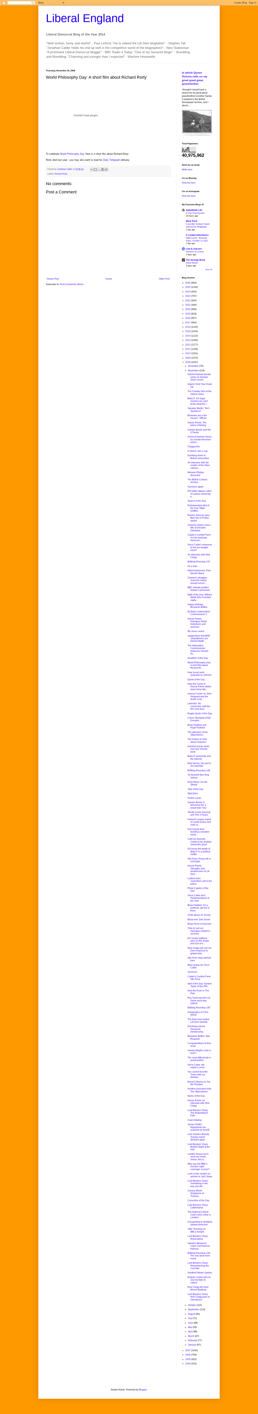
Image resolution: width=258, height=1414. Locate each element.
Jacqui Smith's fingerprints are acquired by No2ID (199, 1127)
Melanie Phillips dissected (196, 473)
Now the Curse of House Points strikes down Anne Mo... (199, 687)
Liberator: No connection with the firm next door (199, 706)
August (192, 1314)
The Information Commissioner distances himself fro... (198, 649)
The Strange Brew (195, 260)
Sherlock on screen (195, 252)
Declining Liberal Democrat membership (196, 1029)
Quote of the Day (196, 679)
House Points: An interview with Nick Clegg (198, 1103)
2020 (188, 309)
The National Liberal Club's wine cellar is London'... (199, 1215)
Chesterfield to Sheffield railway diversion (200, 1223)
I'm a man (192, 566)
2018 (188, 318)
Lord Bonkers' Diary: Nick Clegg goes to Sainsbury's (199, 1297)
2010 (188, 353)
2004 (188, 1363)
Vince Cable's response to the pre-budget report (200, 547)
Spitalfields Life (194, 210)
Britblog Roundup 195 (199, 1007)
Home (109, 279)
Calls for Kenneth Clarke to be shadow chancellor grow (200, 842)
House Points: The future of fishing (197, 424)
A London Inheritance (197, 235)
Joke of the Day (195, 789)
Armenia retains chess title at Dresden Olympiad (199, 528)
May (190, 1327)
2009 (188, 358)
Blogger (143, 1389)
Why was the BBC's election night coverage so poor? (199, 1167)
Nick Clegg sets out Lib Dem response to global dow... (199, 951)
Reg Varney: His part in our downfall (199, 764)
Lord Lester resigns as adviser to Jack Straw (200, 1175)
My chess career (196, 631)
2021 (188, 305)
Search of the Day (197, 501)
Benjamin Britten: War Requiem (199, 1037)
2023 (188, 296)
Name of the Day (196, 1096)
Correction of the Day (198, 1200)
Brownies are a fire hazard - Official (197, 416)
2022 (188, 300)
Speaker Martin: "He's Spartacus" (199, 409)
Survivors (192, 972)
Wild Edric (193, 793)
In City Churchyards (195, 213)
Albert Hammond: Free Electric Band (199, 571)
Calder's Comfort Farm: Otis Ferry (199, 977)
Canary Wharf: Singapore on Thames (196, 1193)
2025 (188, 287)
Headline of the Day (198, 658)
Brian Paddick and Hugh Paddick (197, 726)
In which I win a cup (198, 451)
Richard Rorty (61, 174)
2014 (188, 335)
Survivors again (196, 486)
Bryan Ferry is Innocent (199, 924)
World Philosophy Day (72, 153)
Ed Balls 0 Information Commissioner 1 (199, 613)
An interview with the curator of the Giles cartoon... (199, 465)
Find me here (188, 182)
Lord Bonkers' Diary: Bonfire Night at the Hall (199, 1147)
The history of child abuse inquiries (197, 740)
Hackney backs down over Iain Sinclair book (198, 749)
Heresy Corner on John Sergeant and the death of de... (200, 696)
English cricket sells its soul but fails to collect (199, 1280)
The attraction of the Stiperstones (198, 733)
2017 (188, 322)
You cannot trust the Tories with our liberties (198, 1074)
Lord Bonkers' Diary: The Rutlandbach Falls (198, 1113)
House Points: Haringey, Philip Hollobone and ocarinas (197, 622)
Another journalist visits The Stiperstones (199, 1090)
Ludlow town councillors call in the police (200, 881)
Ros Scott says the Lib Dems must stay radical (199, 1000)
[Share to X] (99, 169)
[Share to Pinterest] (106, 169)
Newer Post (53, 279)
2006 (188, 1354)
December (193, 366)
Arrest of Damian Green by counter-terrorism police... (200, 439)
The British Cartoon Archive (197, 481)
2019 (188, 313)
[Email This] (92, 169)
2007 (188, 1350)
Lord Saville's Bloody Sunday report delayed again (198, 1137)
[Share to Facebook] (103, 169)
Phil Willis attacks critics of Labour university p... (200, 494)
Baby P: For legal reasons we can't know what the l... (198, 401)
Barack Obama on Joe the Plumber (199, 1083)
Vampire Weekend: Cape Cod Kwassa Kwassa (199, 1246)
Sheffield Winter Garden (200, 1272)
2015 (188, 331)
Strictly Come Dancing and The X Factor (199, 813)
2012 (188, 344)
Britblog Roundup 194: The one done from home (199, 1256)
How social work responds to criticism (199, 673)
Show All (208, 270)
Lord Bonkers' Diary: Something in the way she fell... (198, 1183)
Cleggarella (194, 446)
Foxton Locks (194, 798)
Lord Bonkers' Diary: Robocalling (198, 1237)
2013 (188, 340)
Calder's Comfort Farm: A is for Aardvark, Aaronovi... (199, 538)
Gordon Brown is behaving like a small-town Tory (197, 805)
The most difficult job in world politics (199, 1059)
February (193, 1340)
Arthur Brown (192, 263)
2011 (188, 349)
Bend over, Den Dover (199, 919)
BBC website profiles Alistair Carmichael (199, 588)
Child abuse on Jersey (199, 915)
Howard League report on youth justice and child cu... (199, 822)
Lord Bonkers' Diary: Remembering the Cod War (198, 1266)
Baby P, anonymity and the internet (199, 757)
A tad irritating (195, 1120)
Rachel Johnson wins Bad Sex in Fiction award (199, 518)
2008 (188, 362)
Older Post (164, 279)
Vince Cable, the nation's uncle (196, 1066)
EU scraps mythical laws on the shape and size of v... (198, 941)
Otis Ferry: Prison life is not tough (199, 860)
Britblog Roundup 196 (199, 770)
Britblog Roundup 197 (199, 561)
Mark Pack (191, 221)
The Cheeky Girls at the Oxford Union (200, 392)
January (192, 1344)
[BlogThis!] (95, 169)
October (192, 1305)
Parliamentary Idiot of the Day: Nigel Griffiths (198, 508)
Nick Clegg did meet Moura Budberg (198, 1288)
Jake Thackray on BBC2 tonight (197, 1230)
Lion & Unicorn (194, 249)
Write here (187, 169)
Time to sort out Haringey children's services (199, 931)
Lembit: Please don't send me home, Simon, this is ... (198, 1157)
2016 (188, 327)
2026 (188, 282)
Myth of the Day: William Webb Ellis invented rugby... (200, 597)
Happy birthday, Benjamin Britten (197, 605)
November (193, 370)
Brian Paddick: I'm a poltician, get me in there (199, 908)
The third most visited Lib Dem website (198, 1020)
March (191, 1336)
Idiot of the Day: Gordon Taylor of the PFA (200, 985)
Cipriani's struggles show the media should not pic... (197, 580)
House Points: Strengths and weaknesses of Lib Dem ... (198, 869)
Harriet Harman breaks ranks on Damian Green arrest (199, 377)
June (191, 1323)
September (194, 1309)
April (190, 1331)
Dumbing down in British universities (198, 456)
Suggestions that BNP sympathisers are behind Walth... (199, 638)
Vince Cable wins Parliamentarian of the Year (198, 898)
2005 (188, 1359)
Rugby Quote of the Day (200, 713)
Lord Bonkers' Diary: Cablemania (198, 1206)
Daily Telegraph (111, 159)
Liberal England (85, 18)
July (190, 1318)
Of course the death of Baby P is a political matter (199, 851)
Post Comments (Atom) (71, 284)
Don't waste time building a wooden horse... (198, 832)
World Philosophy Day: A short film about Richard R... (199, 665)
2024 (188, 291)
